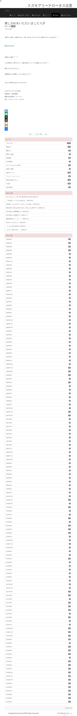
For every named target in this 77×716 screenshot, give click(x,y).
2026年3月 (38, 254)
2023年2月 (38, 357)
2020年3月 (38, 485)
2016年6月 (38, 650)
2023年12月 (38, 320)
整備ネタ (38, 147)
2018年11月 (38, 544)
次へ (46, 134)
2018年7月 (38, 558)
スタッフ (47, 15)
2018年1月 (38, 580)
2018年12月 (38, 540)
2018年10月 (38, 547)
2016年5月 (38, 654)
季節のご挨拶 (38, 154)
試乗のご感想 (38, 169)
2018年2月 (38, 577)
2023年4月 (38, 349)
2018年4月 (38, 569)
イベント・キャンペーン (38, 176)
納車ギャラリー (38, 172)
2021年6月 (38, 430)
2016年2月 (38, 665)
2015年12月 (38, 672)
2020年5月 (38, 478)
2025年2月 (38, 287)
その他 (38, 183)
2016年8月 (38, 643)
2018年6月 (38, 562)
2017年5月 (38, 610)
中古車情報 (38, 161)
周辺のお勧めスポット (38, 180)
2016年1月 (38, 669)
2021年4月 (38, 437)
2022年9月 (38, 375)
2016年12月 (38, 628)
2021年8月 (38, 423)
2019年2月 (38, 533)
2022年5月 (38, 390)
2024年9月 (38, 298)
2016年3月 (38, 661)
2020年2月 (38, 489)
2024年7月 (38, 302)
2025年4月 (38, 280)
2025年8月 (38, 268)
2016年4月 (38, 658)
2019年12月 (38, 496)
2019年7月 (38, 514)
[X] (38, 117)
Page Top (69, 708)
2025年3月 (38, 283)
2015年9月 (38, 683)
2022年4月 (38, 393)
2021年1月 (38, 448)
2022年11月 (38, 368)
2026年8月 (38, 239)
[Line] (38, 114)
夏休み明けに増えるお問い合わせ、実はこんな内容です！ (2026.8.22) (25, 208)
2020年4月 (38, 481)
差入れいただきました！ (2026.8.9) (15, 222)
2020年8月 (38, 467)
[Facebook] (38, 111)
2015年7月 (38, 691)
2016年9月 (38, 639)
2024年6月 (38, 305)
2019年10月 (38, 503)
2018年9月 (38, 551)
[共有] (38, 129)
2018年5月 (38, 566)
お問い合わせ (67, 15)
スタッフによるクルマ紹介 (38, 165)
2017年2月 (38, 621)
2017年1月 (38, 624)
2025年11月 (38, 261)
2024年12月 (38, 294)
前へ (30, 134)
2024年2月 (38, 316)
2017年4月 (38, 614)
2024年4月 (38, 309)
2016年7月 (38, 647)
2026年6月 (38, 246)
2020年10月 (38, 459)
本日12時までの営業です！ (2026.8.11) (16, 215)
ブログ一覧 (38, 134)
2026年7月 (38, 243)
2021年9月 (38, 419)
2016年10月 (38, 636)
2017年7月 (38, 603)
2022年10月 (38, 371)
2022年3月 (38, 397)
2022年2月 (38, 401)
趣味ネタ (38, 150)
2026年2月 (38, 257)
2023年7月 (38, 338)
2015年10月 (38, 680)
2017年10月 (38, 591)
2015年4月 (38, 702)
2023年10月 (38, 327)
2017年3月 (38, 617)
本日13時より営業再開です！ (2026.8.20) (17, 211)
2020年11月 (38, 456)
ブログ (56, 15)
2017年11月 (38, 588)
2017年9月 (38, 595)
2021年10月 (38, 415)
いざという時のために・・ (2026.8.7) (16, 230)
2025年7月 (38, 272)
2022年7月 (38, 382)
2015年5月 (38, 698)
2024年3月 (38, 312)
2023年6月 (38, 342)
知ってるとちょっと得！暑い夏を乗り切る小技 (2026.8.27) (22, 197)
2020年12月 (38, 452)
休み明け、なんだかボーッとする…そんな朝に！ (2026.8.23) (23, 204)
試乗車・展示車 (24, 15)
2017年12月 (38, 584)
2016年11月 (38, 632)
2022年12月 (38, 364)
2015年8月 (38, 687)
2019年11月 (38, 500)
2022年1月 (38, 404)
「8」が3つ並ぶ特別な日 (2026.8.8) (16, 226)
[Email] (38, 126)
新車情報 (38, 158)
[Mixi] (38, 123)
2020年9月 (38, 463)
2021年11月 (38, 412)
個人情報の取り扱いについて (65, 714)
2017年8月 (38, 599)
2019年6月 (38, 518)
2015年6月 (38, 694)
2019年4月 (38, 525)
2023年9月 (38, 331)
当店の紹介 (36, 15)
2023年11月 (38, 324)
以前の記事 (38, 187)
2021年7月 (38, 426)
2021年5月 (38, 434)
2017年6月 (38, 606)
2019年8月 (38, 511)
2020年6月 (38, 474)
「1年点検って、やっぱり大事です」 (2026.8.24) (19, 200)
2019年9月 (38, 507)
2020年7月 (38, 470)
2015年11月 (38, 676)
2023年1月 (38, 360)
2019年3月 (38, 529)
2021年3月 (38, 441)
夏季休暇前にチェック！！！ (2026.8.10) (17, 219)
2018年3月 (38, 573)
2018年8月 (38, 555)
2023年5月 (38, 346)
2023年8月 (38, 335)
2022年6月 (38, 386)
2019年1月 (38, 536)
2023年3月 (38, 353)
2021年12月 (38, 408)
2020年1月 (38, 492)
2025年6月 (38, 276)
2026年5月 (38, 250)
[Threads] (38, 120)
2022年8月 (38, 379)
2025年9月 (38, 265)
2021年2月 (38, 445)
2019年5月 (38, 522)
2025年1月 (38, 291)
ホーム (13, 15)
